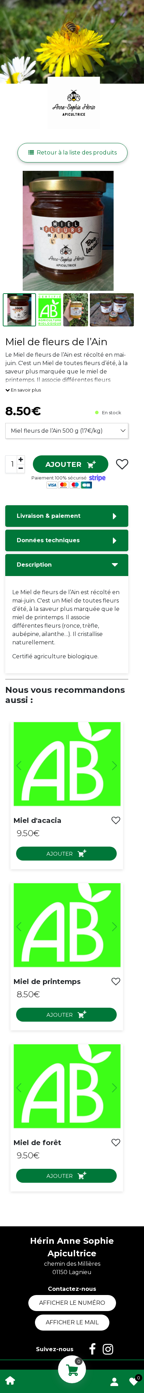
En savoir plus (25, 390)
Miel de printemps (47, 981)
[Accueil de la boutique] (10, 1380)
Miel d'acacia (37, 820)
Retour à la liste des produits (77, 152)
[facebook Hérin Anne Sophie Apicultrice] (89, 1349)
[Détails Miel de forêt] (66, 1087)
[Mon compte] (114, 1380)
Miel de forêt (37, 1142)
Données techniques (48, 540)
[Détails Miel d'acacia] (66, 765)
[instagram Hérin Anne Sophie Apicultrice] (104, 1349)
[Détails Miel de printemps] (66, 926)
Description (34, 564)
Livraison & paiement (48, 516)
